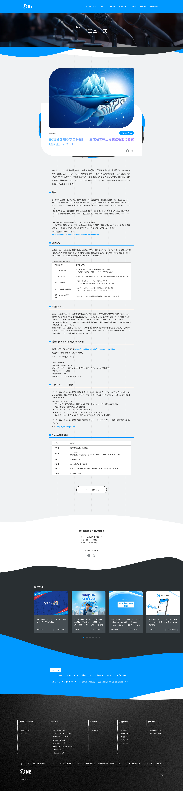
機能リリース (87, 675)
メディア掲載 (121, 675)
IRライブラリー (126, 734)
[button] (83, 637)
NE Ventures (57, 753)
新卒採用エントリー (156, 730)
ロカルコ (56, 750)
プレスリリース (126, 133)
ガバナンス (124, 740)
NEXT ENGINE (57, 730)
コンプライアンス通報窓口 (153, 764)
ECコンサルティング (59, 737)
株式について (125, 743)
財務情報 (124, 737)
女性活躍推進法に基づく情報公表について (100, 764)
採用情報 (143, 6)
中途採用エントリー (156, 734)
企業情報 (112, 6)
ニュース (133, 6)
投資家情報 (122, 6)
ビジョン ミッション (89, 6)
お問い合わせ (153, 6)
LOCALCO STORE (59, 740)
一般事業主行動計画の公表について (70, 764)
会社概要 (95, 730)
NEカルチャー (25, 730)
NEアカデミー (57, 743)
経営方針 (124, 730)
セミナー (109, 675)
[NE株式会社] (27, 6)
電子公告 (121, 764)
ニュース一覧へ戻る (91, 489)
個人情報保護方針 (135, 764)
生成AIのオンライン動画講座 (62, 746)
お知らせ (60, 675)
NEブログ (24, 734)
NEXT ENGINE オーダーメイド (63, 734)
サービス (103, 6)
